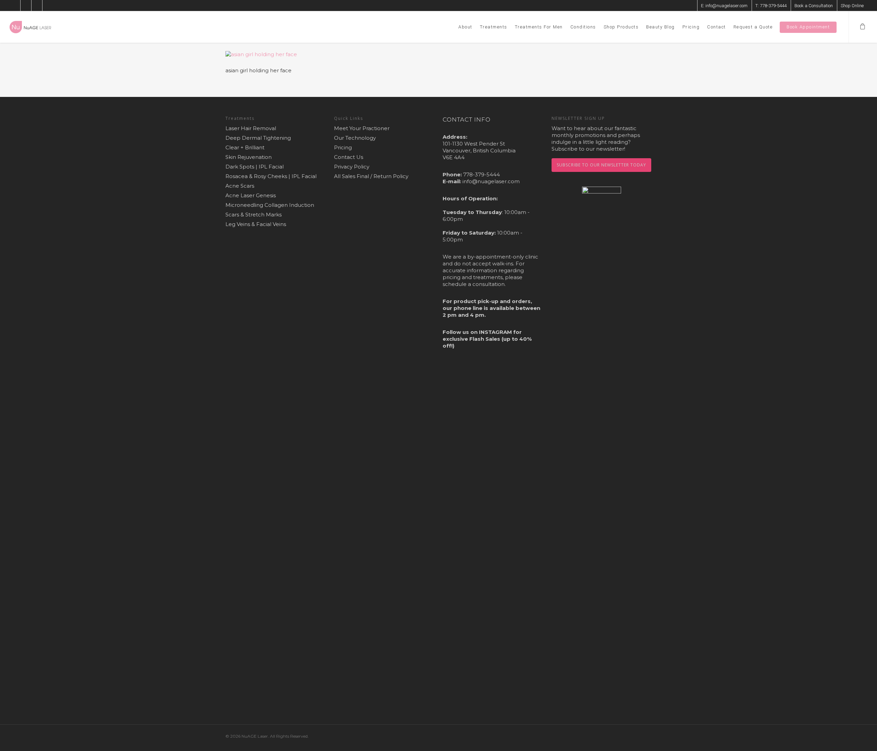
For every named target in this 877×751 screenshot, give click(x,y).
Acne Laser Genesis (250, 195)
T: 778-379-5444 (771, 5)
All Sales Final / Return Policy (371, 176)
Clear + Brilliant (244, 147)
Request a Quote (753, 26)
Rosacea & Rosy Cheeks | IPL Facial (271, 176)
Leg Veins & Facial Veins (255, 224)
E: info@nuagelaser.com (724, 5)
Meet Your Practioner (362, 128)
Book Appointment (808, 26)
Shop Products (621, 26)
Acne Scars (239, 186)
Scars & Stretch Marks (253, 214)
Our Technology (355, 138)
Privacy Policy (351, 166)
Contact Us (348, 157)
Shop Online (852, 5)
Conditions (583, 26)
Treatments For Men (539, 26)
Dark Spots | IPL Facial (254, 166)
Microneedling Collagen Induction (269, 205)
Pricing (691, 26)
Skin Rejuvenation (248, 157)
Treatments (493, 26)
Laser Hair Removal (250, 128)
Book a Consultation (813, 5)
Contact (716, 26)
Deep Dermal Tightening (258, 138)
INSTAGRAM (495, 332)
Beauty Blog (660, 26)
